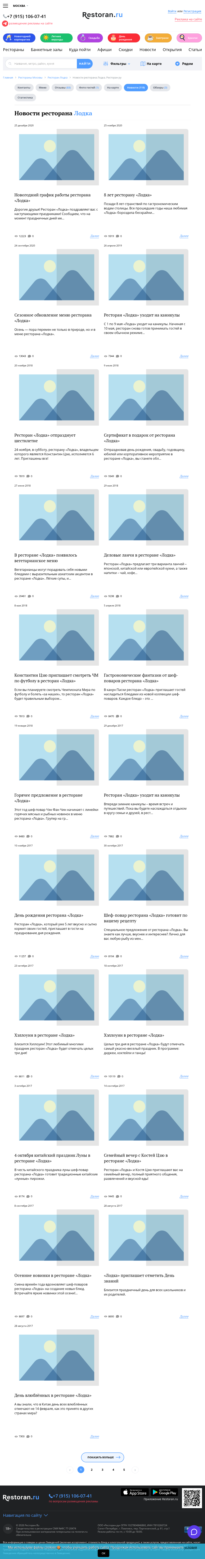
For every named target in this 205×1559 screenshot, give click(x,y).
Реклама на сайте (188, 19)
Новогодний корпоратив (18, 37)
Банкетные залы (46, 49)
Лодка (83, 113)
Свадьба (89, 37)
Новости (148, 49)
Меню (42, 87)
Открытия (172, 49)
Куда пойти (80, 49)
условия (190, 1547)
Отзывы (63, 87)
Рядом (187, 63)
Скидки (126, 49)
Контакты (24, 87)
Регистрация (192, 11)
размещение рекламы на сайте (31, 23)
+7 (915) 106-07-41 (72, 1495)
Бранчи (188, 37)
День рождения (121, 37)
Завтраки (158, 37)
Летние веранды (52, 37)
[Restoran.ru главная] (103, 15)
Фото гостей (89, 87)
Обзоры (160, 87)
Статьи (195, 49)
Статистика (25, 97)
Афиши (104, 49)
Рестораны (13, 49)
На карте (154, 63)
